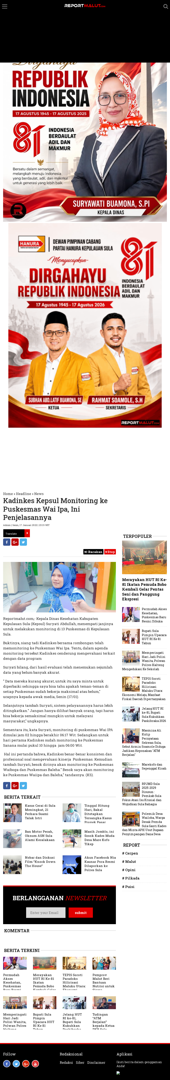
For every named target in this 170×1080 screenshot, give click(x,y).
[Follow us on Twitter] (16, 1063)
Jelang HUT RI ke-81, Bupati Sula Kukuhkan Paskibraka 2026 (72, 1023)
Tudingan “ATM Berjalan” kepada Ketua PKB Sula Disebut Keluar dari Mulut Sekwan (104, 1027)
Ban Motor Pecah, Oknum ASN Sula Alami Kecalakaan (40, 835)
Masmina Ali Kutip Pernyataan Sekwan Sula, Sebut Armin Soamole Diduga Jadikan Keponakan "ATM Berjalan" (143, 742)
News (39, 493)
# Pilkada (131, 878)
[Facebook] (6, 542)
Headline (23, 493)
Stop (111, 552)
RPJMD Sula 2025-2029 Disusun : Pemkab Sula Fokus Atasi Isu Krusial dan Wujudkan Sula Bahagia (142, 794)
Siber (80, 1062)
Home (8, 493)
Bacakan (94, 552)
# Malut (129, 861)
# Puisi (128, 886)
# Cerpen (130, 853)
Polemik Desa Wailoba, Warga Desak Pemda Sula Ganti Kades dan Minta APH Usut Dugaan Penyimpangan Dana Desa (144, 824)
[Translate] (27, 533)
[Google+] (15, 542)
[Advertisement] (85, 31)
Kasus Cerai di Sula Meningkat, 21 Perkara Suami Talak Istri (40, 811)
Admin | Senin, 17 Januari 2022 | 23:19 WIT (26, 525)
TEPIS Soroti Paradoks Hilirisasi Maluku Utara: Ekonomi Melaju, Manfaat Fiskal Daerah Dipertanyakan (144, 689)
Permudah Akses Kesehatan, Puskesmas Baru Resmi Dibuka (12, 984)
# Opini (129, 869)
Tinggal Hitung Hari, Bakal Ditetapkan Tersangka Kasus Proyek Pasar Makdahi (87, 815)
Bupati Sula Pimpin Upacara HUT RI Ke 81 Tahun (43, 1021)
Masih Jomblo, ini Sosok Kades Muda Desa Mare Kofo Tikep (99, 837)
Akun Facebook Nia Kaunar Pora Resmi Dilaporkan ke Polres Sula (100, 863)
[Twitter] (23, 542)
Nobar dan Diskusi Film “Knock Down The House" (40, 861)
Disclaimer (96, 1062)
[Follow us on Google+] (25, 1063)
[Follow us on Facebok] (6, 1063)
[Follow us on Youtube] (35, 1063)
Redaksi (66, 1062)
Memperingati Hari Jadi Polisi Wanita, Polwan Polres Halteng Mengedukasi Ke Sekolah (15, 1025)
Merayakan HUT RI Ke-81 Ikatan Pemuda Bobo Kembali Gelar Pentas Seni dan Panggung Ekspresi (44, 990)
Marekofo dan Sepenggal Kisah (154, 766)
